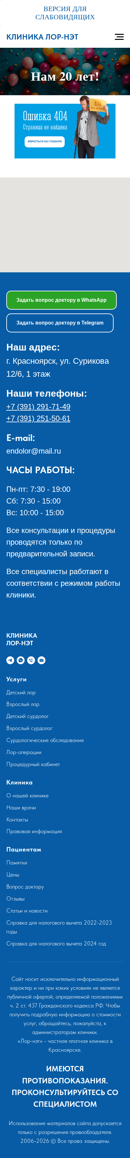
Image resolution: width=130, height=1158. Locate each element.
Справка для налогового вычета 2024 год (56, 990)
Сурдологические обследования (45, 787)
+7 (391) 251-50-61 (38, 465)
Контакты (17, 866)
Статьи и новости (27, 957)
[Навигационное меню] (119, 37)
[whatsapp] (21, 707)
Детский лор (21, 739)
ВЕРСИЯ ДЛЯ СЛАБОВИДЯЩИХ (65, 13)
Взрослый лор (22, 751)
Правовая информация (34, 878)
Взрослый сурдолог (29, 775)
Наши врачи (21, 854)
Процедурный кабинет (33, 811)
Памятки (16, 909)
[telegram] (10, 707)
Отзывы (15, 945)
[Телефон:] (31, 707)
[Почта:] (41, 707)
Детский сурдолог (27, 763)
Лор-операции (23, 799)
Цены (12, 921)
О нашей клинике (27, 842)
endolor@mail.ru (33, 498)
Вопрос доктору (25, 933)
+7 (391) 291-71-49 (38, 453)
